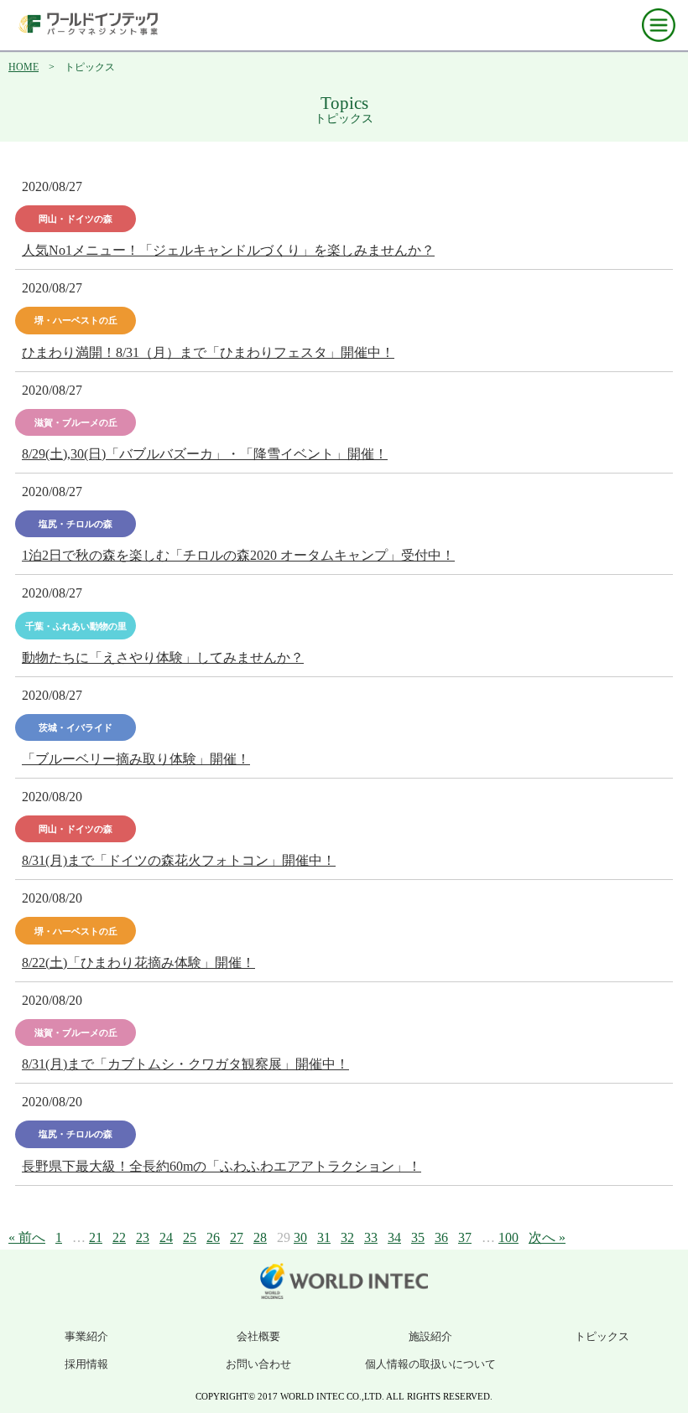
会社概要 (258, 1336)
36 (441, 1237)
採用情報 (86, 1364)
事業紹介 (86, 1336)
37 (465, 1237)
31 (324, 1237)
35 (418, 1237)
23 (142, 1237)
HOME (23, 67)
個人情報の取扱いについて (430, 1364)
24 (166, 1237)
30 (300, 1237)
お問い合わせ (258, 1364)
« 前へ (26, 1237)
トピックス (602, 1336)
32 (347, 1237)
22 (119, 1237)
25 (189, 1237)
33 (371, 1237)
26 (213, 1237)
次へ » (547, 1237)
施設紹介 (430, 1336)
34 (394, 1237)
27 (236, 1237)
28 (260, 1237)
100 (508, 1237)
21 (95, 1237)
